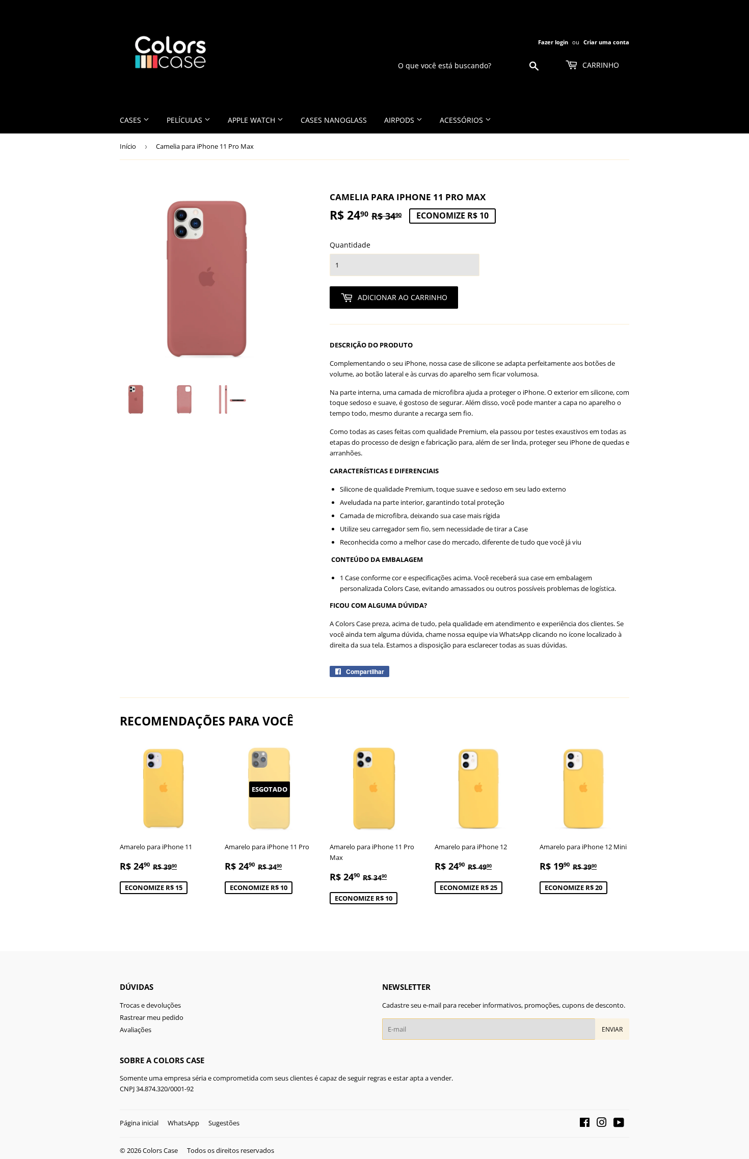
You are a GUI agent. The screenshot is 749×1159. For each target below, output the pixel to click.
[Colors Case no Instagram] (602, 1123)
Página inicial (139, 1122)
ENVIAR (612, 1029)
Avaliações (135, 1029)
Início (128, 146)
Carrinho (599, 65)
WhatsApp (183, 1122)
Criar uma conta (606, 42)
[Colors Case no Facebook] (584, 1123)
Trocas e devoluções (150, 1005)
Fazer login (553, 42)
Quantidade (350, 245)
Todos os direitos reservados (230, 1150)
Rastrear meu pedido (151, 1017)
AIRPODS (400, 120)
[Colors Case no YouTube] (618, 1123)
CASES (131, 120)
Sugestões (223, 1122)
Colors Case (160, 1150)
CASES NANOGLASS (334, 120)
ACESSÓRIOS (462, 120)
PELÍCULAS (185, 120)
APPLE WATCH (252, 120)
